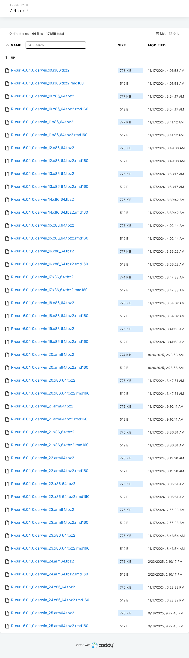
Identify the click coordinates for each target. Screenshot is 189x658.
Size (122, 45)
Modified (157, 45)
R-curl (19, 10)
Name (16, 45)
